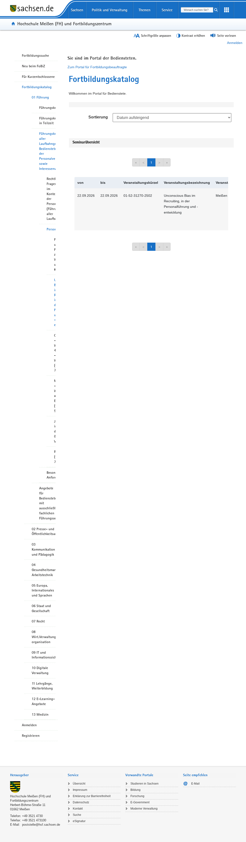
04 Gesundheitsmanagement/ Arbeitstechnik (43, 570)
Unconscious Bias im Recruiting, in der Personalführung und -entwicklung (54, 302)
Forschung (137, 796)
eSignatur (79, 821)
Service (167, 10)
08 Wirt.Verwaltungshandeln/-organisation (43, 637)
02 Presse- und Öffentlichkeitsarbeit (43, 531)
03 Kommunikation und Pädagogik (43, 549)
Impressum (80, 790)
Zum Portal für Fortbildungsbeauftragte (97, 67)
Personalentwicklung (51, 229)
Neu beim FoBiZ (33, 66)
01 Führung (40, 97)
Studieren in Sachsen (144, 783)
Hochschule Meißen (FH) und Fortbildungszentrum (64, 23)
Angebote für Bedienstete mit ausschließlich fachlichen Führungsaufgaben (47, 503)
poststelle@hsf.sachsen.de (41, 824)
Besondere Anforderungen (51, 475)
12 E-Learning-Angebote (43, 701)
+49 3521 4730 (32, 816)
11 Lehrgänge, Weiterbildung (42, 686)
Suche (77, 815)
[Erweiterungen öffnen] (226, 10)
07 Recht (38, 621)
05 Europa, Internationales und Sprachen (43, 590)
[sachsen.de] (36, 11)
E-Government (139, 802)
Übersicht (79, 783)
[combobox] (197, 10)
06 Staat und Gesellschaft (41, 608)
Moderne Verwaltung (144, 808)
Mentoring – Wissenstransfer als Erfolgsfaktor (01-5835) (54, 396)
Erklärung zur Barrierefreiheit (92, 796)
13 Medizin (40, 714)
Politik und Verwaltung (109, 10)
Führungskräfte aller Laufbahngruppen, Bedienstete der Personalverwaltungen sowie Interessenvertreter (47, 151)
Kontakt (78, 808)
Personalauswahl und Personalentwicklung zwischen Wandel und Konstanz (54, 254)
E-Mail (195, 783)
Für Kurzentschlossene (38, 76)
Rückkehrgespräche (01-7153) (54, 456)
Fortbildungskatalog (37, 87)
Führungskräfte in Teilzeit (47, 120)
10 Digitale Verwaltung (40, 670)
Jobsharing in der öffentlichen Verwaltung (54, 431)
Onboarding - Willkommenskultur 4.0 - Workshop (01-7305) (54, 352)
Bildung (135, 790)
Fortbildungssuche (35, 55)
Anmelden (234, 43)
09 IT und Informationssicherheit (43, 655)
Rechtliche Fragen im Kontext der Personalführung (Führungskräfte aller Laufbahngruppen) (51, 199)
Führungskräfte (47, 107)
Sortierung (98, 117)
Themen (144, 10)
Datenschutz (81, 802)
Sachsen (77, 10)
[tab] (36, 775)
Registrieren (31, 735)
